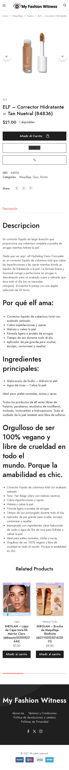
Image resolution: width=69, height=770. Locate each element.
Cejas (16, 621)
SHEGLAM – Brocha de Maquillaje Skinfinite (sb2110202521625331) (49, 633)
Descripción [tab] (10, 209)
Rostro (30, 16)
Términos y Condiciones (42, 713)
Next (62, 56)
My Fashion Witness (34, 700)
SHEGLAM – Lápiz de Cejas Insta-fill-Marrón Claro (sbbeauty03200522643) (17, 633)
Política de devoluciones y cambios (34, 717)
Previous (6, 56)
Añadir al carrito (31, 136)
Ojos (35, 177)
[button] (34, 160)
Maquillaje (17, 16)
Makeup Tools (50, 621)
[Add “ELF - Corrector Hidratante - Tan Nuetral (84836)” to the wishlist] (34, 148)
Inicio (5, 16)
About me (18, 713)
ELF (5, 100)
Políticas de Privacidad (34, 722)
